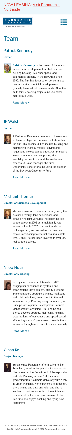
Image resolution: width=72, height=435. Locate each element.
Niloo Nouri (14, 267)
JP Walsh (11, 122)
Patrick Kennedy (18, 51)
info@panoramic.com (25, 429)
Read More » (21, 102)
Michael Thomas (19, 196)
